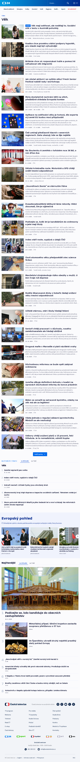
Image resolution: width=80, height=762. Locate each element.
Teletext (8, 719)
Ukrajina (20, 9)
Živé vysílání (57, 711)
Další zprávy (39, 454)
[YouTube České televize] (65, 704)
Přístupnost (40, 758)
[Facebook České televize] (61, 704)
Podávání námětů (34, 726)
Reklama (8, 715)
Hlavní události (9, 9)
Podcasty (56, 719)
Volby (27, 9)
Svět (41, 9)
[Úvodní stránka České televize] (16, 704)
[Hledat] (68, 3)
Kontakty (56, 730)
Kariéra (55, 722)
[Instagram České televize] (58, 704)
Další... (56, 9)
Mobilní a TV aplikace (60, 726)
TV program (9, 711)
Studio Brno (56, 715)
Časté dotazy (9, 730)
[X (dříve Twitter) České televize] (69, 704)
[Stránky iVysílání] (36, 736)
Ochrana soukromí (29, 758)
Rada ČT (7, 722)
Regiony (48, 9)
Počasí (31, 722)
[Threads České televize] (73, 704)
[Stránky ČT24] (8, 736)
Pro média (32, 711)
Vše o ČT (31, 730)
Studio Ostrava (34, 719)
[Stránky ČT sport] (21, 736)
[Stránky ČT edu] (72, 736)
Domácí (34, 9)
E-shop (7, 726)
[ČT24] (6, 3)
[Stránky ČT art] (60, 736)
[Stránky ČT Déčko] (49, 736)
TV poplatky (33, 715)
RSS (74, 758)
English (19, 758)
